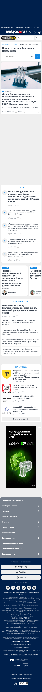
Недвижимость (7, 27)
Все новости (14, 44)
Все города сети (8, 554)
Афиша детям (30, 27)
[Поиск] (29, 32)
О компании (7, 522)
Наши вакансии (8, 533)
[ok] (18, 588)
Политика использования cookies (21, 644)
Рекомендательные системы (21, 647)
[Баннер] (8, 38)
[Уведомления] (34, 32)
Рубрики (5, 511)
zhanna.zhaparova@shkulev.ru (14, 630)
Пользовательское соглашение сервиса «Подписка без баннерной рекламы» (21, 650)
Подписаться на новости (12, 500)
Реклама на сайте (9, 516)
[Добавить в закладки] (38, 112)
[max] (24, 588)
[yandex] (34, 588)
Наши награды (8, 527)
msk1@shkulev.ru (30, 613)
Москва (5, 44)
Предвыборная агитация (12, 543)
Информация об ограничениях (21, 641)
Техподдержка (8, 538)
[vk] (13, 588)
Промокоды (18, 27)
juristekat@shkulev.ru (24, 617)
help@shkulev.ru (25, 619)
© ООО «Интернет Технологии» (21, 678)
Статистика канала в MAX (13, 549)
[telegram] (8, 588)
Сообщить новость (10, 506)
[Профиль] (39, 32)
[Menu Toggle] (2, 32)
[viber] (29, 588)
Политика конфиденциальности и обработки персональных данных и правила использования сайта (21, 655)
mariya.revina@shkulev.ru (14, 623)
